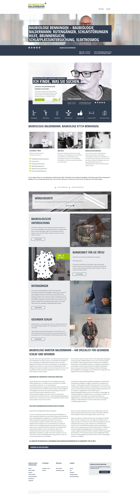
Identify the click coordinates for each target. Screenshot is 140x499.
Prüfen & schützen (32, 474)
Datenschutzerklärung (74, 476)
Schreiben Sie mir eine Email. (39, 447)
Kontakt (108, 9)
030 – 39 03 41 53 (86, 52)
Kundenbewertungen (60, 470)
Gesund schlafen (31, 470)
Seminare (44, 470)
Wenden (30, 179)
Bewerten (30, 472)
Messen (29, 468)
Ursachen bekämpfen (32, 476)
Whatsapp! (103, 53)
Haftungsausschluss (73, 474)
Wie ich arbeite (59, 468)
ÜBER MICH (59, 463)
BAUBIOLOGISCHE (32, 463)
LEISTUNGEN (45, 463)
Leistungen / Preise (46, 468)
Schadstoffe (30, 480)
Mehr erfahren (104, 472)
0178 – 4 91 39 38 (86, 53)
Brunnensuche (31, 478)
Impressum (72, 472)
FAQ (70, 470)
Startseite (101, 9)
